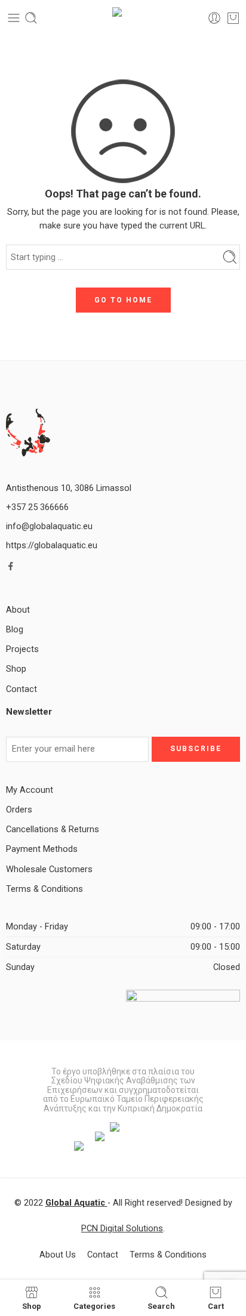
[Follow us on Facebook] (11, 566)
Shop (16, 669)
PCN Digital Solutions (122, 1229)
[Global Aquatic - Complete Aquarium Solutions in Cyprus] (123, 18)
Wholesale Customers (49, 869)
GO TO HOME (123, 300)
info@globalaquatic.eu (49, 526)
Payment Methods (42, 849)
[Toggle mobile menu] (13, 18)
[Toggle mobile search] (31, 17)
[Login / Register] (214, 18)
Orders (19, 810)
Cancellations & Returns (52, 829)
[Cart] (233, 18)
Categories (94, 1306)
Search (161, 1306)
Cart (216, 1306)
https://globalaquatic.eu (51, 545)
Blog (14, 630)
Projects (22, 649)
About (18, 610)
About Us (57, 1255)
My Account (29, 790)
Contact (21, 689)
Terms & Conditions (44, 889)
